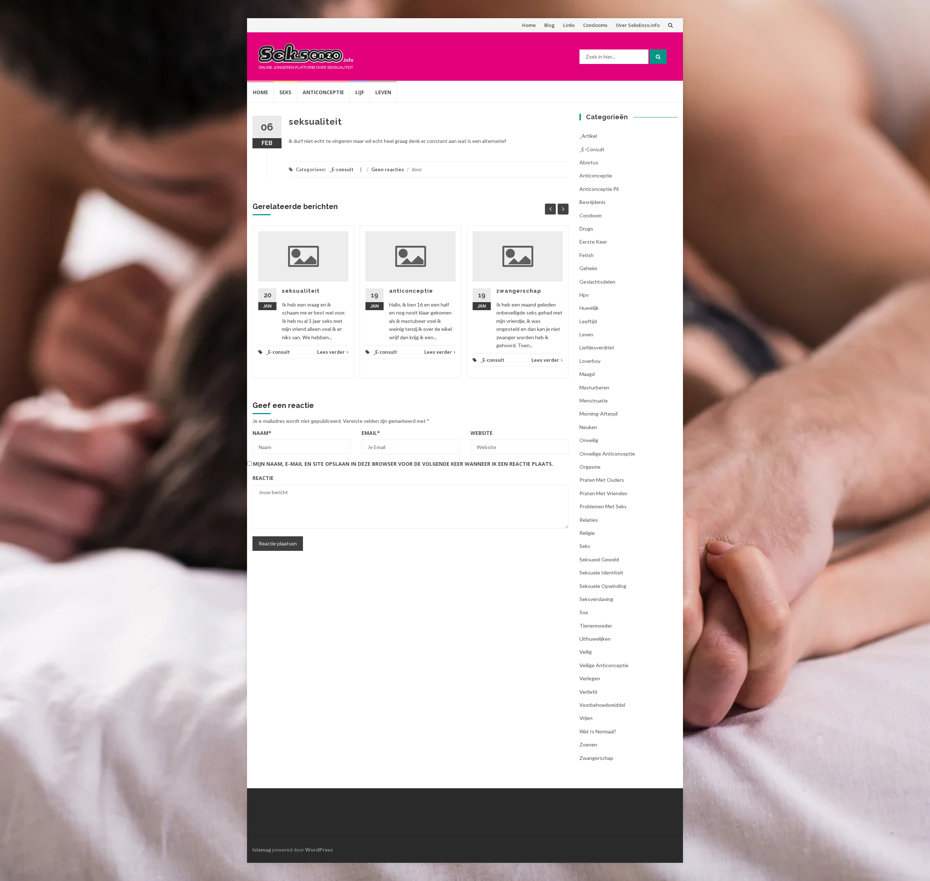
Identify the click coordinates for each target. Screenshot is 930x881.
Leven (383, 92)
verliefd (588, 692)
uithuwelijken (595, 639)
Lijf (359, 92)
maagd (587, 374)
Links (569, 25)
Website (481, 432)
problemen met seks (603, 506)
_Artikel (588, 136)
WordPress (319, 849)
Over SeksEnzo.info (638, 25)
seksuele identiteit (601, 572)
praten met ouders (601, 480)
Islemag (261, 849)
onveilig (588, 440)
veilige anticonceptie (603, 665)
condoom (590, 215)
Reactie (263, 477)
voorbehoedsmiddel (602, 705)
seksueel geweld (599, 559)
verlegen (589, 678)
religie (587, 533)
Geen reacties (387, 169)
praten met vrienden (603, 493)
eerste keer (593, 242)
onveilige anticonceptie (607, 453)
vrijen (586, 718)
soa (583, 612)
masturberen (594, 387)
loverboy (590, 361)
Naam (261, 432)
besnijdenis (592, 202)
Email (370, 432)
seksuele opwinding (602, 586)
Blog (549, 25)
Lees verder (331, 352)
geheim (588, 268)
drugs (586, 228)
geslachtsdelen (597, 282)
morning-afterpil (598, 414)
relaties (588, 520)
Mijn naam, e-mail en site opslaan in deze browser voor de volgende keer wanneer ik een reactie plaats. (403, 463)
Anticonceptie (323, 92)
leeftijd (588, 321)
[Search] (658, 56)
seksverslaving (596, 599)
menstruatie (593, 400)
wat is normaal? (597, 731)
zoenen (588, 744)
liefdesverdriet (596, 347)
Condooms (595, 25)
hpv (584, 295)
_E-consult (341, 169)
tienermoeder (595, 625)
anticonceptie (411, 291)
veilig (585, 652)
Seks (285, 92)
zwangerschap (518, 291)
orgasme (590, 467)
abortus (588, 162)
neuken (588, 427)
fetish (586, 255)
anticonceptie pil (599, 189)
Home (529, 25)
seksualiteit (301, 291)
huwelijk (589, 308)
